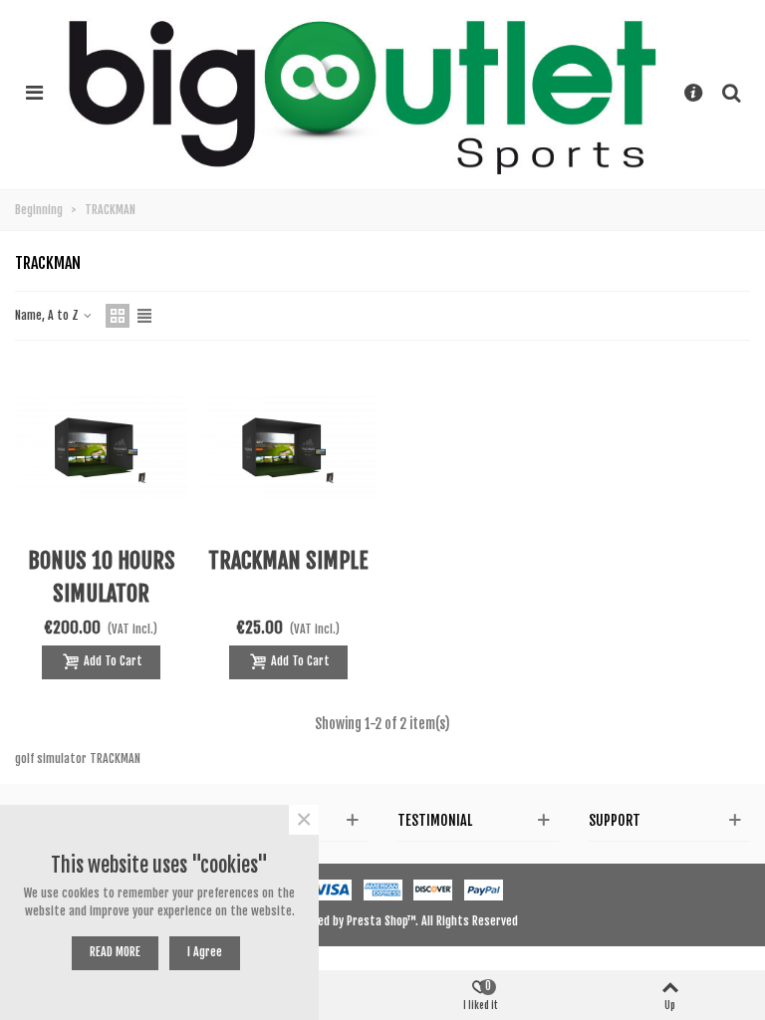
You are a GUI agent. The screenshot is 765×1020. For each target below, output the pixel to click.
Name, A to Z (48, 315)
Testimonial (434, 820)
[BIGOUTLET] (363, 92)
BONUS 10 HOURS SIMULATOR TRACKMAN (101, 593)
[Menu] (34, 93)
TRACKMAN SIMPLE (288, 560)
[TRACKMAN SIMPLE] (288, 447)
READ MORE (115, 951)
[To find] (731, 93)
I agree (204, 951)
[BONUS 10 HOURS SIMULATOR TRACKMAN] (101, 447)
